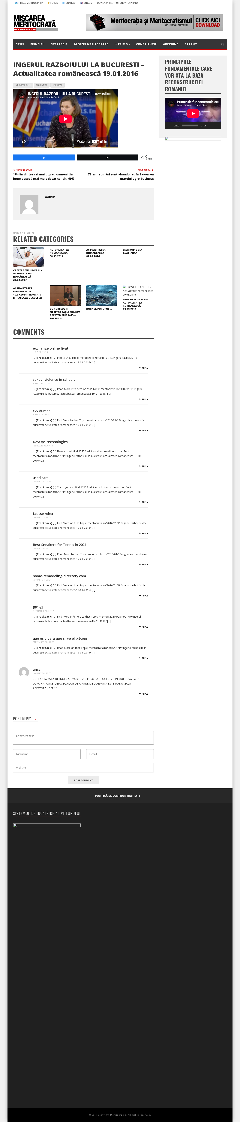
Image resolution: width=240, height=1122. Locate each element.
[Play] (170, 125)
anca (37, 669)
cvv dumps (41, 410)
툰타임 (38, 607)
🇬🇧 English (86, 2)
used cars (40, 477)
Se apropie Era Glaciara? (132, 251)
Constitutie (146, 44)
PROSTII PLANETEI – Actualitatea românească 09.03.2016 (135, 304)
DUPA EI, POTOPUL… (99, 308)
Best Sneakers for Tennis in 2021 (59, 544)
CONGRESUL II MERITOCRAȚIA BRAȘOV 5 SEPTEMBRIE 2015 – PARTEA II (65, 313)
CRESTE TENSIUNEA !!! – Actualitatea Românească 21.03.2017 (27, 275)
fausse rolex (43, 513)
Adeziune (170, 44)
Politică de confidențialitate (117, 796)
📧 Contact (69, 2)
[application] (193, 113)
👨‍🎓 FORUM (52, 2)
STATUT (191, 44)
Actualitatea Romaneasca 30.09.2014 (59, 253)
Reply (144, 368)
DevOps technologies (50, 442)
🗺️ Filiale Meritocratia (29, 2)
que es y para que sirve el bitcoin (60, 638)
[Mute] (210, 125)
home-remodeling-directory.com (59, 576)
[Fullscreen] (216, 125)
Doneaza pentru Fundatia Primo (117, 2)
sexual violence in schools (54, 379)
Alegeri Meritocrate (91, 44)
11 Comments (41, 85)
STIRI (20, 44)
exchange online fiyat (50, 348)
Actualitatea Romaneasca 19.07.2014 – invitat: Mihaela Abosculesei (27, 293)
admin (50, 197)
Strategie (59, 44)
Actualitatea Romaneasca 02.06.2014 (95, 253)
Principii (37, 44)
